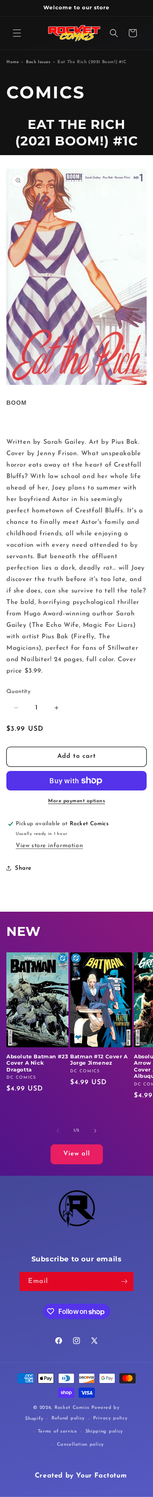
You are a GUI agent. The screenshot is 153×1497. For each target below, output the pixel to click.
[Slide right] (95, 1130)
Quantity (18, 691)
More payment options (76, 801)
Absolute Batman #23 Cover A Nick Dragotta (37, 1063)
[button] (17, 33)
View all (76, 1154)
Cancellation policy (80, 1444)
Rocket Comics (72, 1407)
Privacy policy (110, 1418)
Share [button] (23, 868)
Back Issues (38, 62)
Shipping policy (104, 1431)
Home (12, 62)
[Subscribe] (124, 1281)
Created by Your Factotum (81, 1475)
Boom (16, 402)
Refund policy (68, 1418)
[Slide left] (57, 1130)
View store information (49, 846)
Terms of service (57, 1431)
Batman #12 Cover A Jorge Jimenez (99, 1059)
